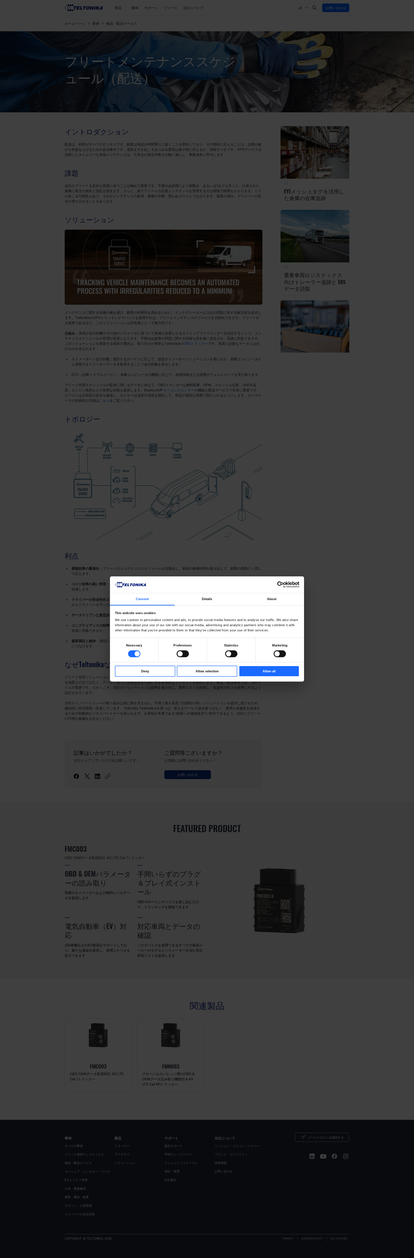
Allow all (269, 671)
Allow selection (207, 671)
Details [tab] (207, 599)
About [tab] (271, 599)
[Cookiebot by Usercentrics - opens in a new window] (280, 584)
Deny (145, 671)
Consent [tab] (142, 599)
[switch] (183, 653)
